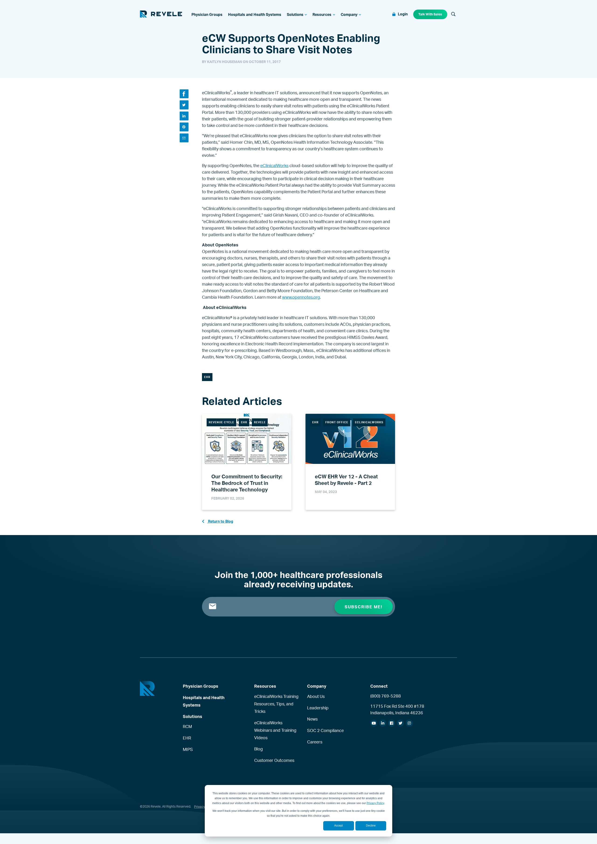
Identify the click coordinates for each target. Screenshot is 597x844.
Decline (371, 825)
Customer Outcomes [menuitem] (274, 760)
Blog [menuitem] (258, 748)
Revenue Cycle (221, 422)
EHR (207, 377)
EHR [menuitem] (187, 737)
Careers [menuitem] (314, 741)
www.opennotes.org (301, 297)
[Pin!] (184, 127)
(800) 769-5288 (385, 695)
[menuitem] (207, 14)
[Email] (184, 137)
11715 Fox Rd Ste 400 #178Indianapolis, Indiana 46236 (397, 709)
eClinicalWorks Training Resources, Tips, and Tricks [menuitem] (276, 704)
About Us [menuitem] (316, 696)
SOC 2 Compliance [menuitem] (325, 730)
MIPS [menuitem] (188, 749)
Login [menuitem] (403, 14)
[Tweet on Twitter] (184, 104)
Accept (338, 825)
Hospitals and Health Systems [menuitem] (204, 701)
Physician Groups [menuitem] (200, 686)
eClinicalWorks (274, 165)
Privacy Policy (375, 803)
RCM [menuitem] (187, 726)
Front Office (336, 422)
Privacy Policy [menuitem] (204, 807)
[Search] (453, 14)
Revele (260, 422)
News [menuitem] (312, 718)
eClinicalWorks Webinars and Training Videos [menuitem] (275, 730)
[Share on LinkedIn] (184, 116)
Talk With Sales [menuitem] (430, 14)
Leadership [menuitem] (318, 707)
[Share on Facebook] (184, 93)
